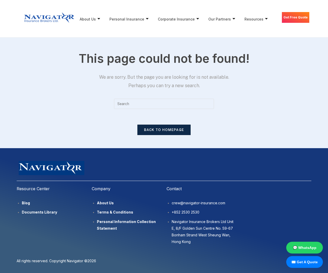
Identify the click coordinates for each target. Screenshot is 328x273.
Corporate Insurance (176, 19)
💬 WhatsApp (304, 248)
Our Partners (219, 19)
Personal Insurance (126, 19)
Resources (253, 19)
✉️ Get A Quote (304, 262)
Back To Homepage (164, 130)
